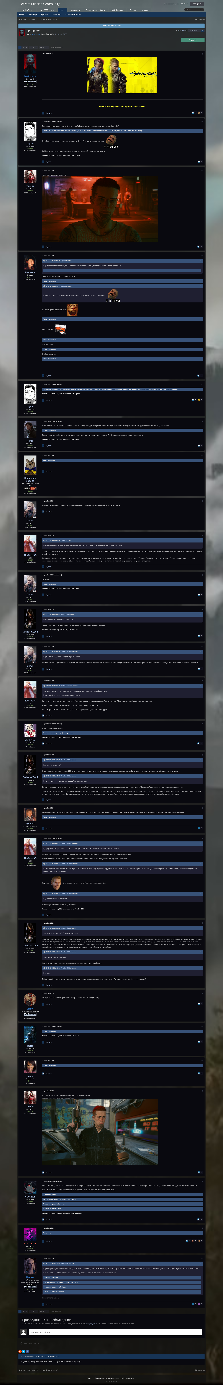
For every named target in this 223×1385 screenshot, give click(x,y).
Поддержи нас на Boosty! (95, 10)
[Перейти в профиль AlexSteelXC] (30, 543)
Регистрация (197, 4)
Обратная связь (127, 1378)
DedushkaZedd (30, 631)
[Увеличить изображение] (122, 75)
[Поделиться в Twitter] (23, 1351)
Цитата (49, 113)
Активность (75, 10)
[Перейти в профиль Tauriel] (30, 1034)
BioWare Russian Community (39, 4)
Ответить (193, 40)
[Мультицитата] (43, 113)
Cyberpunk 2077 (61, 34)
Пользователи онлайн (73, 14)
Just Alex (30, 740)
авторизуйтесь (91, 1324)
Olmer (30, 520)
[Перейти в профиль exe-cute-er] (30, 1234)
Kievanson (30, 1196)
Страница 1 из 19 (56, 47)
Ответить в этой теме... (42, 1332)
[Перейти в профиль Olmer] (30, 509)
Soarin (30, 1076)
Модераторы (56, 14)
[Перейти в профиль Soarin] (30, 1067)
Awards (145, 10)
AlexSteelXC (30, 555)
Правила (44, 14)
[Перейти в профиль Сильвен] (30, 262)
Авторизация (182, 30)
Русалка (30, 823)
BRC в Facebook (117, 10)
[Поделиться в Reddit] (20, 1351)
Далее (42, 47)
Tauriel (30, 1045)
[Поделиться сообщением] (202, 54)
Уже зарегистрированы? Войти (175, 4)
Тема (89, 1378)
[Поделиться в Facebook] (27, 1351)
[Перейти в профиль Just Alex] (30, 730)
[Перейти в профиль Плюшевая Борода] (30, 465)
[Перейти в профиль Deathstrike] (22, 32)
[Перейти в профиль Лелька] (30, 1266)
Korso (30, 440)
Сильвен (30, 272)
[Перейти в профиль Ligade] (30, 131)
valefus (30, 186)
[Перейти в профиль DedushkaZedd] (30, 619)
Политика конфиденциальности (107, 1378)
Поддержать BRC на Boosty (111, 26)
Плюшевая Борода (30, 479)
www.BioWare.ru (27, 10)
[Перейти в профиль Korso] (30, 429)
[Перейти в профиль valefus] (30, 176)
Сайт (62, 10)
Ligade (30, 143)
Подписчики (194, 31)
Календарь (33, 14)
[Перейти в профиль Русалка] (30, 814)
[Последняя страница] (47, 47)
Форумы (22, 14)
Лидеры (133, 10)
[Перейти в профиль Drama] (30, 999)
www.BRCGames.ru (47, 10)
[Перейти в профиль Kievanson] (30, 1187)
